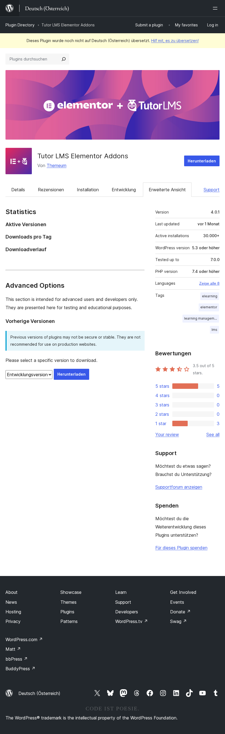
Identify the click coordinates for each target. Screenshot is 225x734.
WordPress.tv (131, 621)
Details (18, 189)
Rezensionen (51, 189)
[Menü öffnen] (216, 8)
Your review (167, 434)
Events (177, 602)
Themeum (56, 165)
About (11, 592)
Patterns (69, 621)
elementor (208, 307)
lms (214, 330)
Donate (180, 611)
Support (212, 189)
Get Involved (183, 592)
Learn (120, 592)
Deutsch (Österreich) (39, 693)
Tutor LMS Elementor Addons (82, 156)
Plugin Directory (20, 25)
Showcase (70, 592)
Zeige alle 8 (209, 283)
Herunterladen (202, 161)
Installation (88, 189)
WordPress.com (24, 639)
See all (213, 434)
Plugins (67, 611)
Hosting (13, 611)
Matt (13, 649)
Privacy (13, 621)
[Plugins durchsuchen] (63, 59)
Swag (178, 621)
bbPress (16, 659)
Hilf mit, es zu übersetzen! (175, 40)
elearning (209, 296)
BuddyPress (20, 668)
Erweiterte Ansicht (167, 189)
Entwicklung (124, 189)
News (11, 602)
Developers (126, 611)
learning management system (201, 318)
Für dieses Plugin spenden (181, 547)
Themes (68, 602)
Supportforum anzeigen (178, 487)
